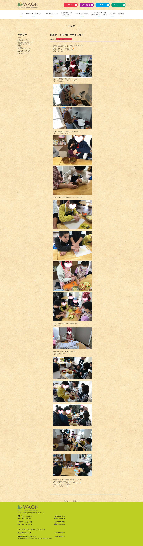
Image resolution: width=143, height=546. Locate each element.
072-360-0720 (60, 522)
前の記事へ (67, 501)
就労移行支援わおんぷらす (25, 48)
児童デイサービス (22, 39)
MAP (101, 5)
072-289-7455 (60, 533)
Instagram (117, 5)
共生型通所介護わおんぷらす (25, 42)
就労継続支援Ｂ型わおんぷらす (26, 44)
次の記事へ (76, 501)
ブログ (70, 5)
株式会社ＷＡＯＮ (22, 47)
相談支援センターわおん (24, 51)
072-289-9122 (60, 536)
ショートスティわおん (23, 53)
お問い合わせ (86, 5)
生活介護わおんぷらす (23, 41)
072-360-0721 (60, 516)
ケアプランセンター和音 (24, 50)
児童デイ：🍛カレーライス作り (67, 34)
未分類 (19, 45)
